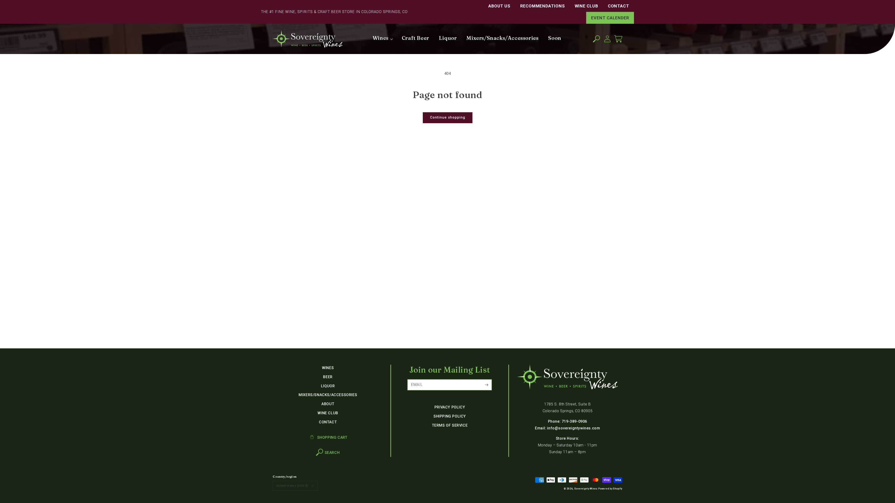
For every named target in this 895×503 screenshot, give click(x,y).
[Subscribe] (486, 385)
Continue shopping (447, 117)
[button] (596, 39)
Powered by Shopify (610, 488)
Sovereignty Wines (586, 488)
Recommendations (542, 5)
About (327, 404)
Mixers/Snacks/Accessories (328, 395)
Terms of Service (450, 425)
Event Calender (610, 17)
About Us (499, 5)
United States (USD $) (292, 485)
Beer (327, 377)
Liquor (328, 386)
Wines (328, 368)
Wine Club (586, 5)
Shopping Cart (331, 437)
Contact (618, 5)
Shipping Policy (450, 416)
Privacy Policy (449, 407)
